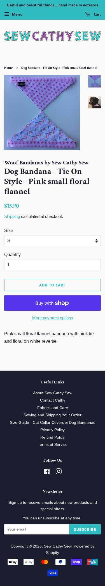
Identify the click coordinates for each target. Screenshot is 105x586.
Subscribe (85, 529)
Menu (17, 14)
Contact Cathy (52, 400)
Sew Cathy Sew (57, 546)
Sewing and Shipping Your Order (52, 415)
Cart (97, 14)
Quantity (12, 254)
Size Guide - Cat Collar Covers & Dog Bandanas (52, 422)
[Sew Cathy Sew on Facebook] (46, 473)
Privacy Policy (52, 430)
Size (8, 230)
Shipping (12, 216)
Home (8, 67)
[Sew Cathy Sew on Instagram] (58, 473)
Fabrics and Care (52, 408)
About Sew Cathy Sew (52, 393)
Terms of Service (52, 444)
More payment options (52, 317)
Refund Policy (52, 437)
